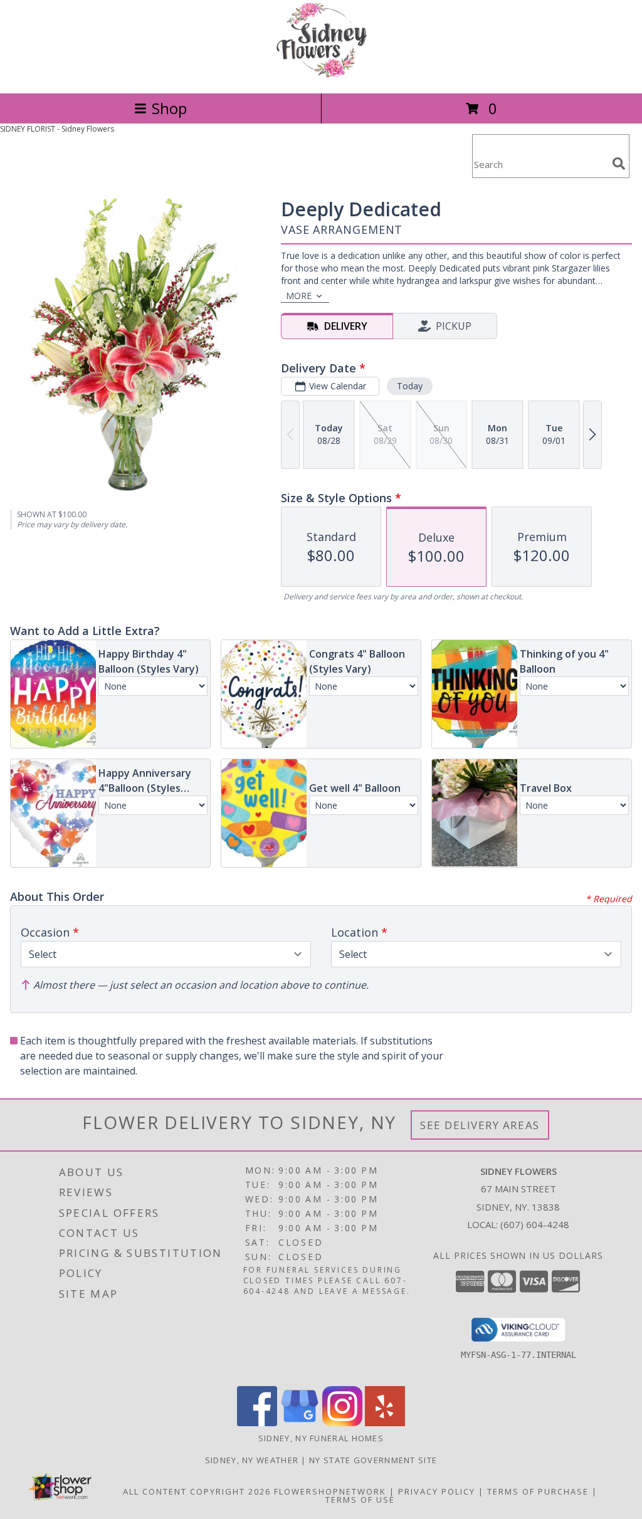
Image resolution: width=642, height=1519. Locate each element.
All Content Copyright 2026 (197, 1491)
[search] (619, 164)
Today (410, 386)
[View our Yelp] (385, 1423)
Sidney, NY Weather (251, 1460)
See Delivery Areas (480, 1125)
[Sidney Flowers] (321, 75)
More (299, 296)
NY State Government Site (373, 1460)
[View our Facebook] (257, 1423)
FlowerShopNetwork (330, 1491)
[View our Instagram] (342, 1423)
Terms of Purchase (538, 1491)
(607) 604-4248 (534, 1224)
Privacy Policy (436, 1491)
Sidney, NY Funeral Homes (321, 1438)
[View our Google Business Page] (300, 1423)
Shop (169, 108)
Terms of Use (360, 1499)
